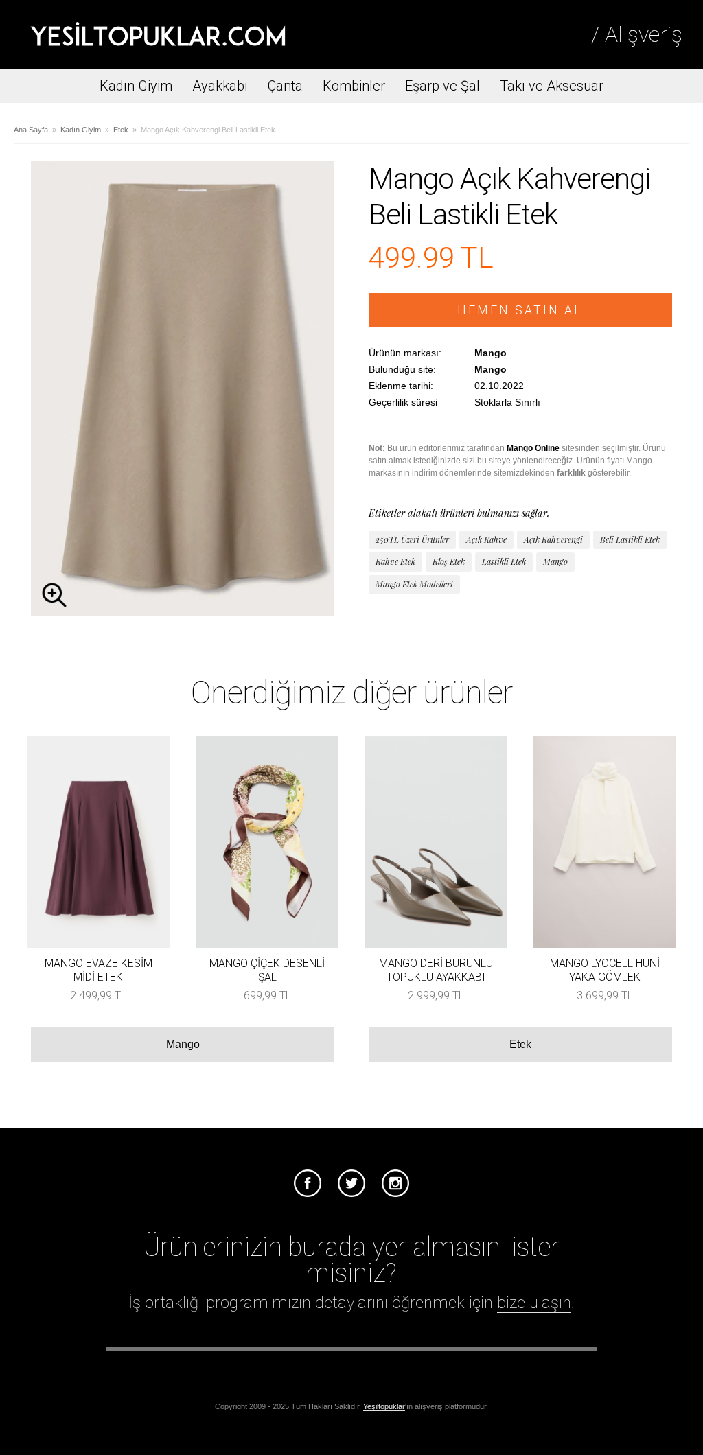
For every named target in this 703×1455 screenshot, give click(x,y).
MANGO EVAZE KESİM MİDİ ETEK (98, 970)
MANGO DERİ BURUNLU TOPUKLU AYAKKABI (436, 970)
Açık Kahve (486, 539)
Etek (120, 130)
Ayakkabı (220, 86)
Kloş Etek (449, 561)
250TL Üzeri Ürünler (412, 539)
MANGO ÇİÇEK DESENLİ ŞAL (267, 970)
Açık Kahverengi (553, 539)
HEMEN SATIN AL (520, 310)
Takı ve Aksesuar (551, 86)
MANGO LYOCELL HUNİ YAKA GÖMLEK (605, 970)
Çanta (285, 86)
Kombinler (354, 86)
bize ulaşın (534, 1302)
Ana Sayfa (31, 130)
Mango (555, 561)
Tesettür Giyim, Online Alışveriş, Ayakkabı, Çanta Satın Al (158, 34)
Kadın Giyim (136, 86)
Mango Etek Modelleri (414, 584)
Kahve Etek (395, 561)
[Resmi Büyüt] (182, 612)
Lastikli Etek (504, 561)
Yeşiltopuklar (384, 1406)
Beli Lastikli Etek (630, 539)
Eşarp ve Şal (442, 86)
